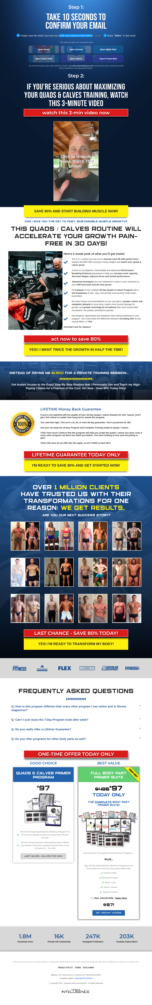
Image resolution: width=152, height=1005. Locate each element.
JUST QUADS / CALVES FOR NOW (43, 856)
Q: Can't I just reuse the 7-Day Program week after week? (49, 719)
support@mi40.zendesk (83, 978)
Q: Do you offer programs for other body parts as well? (48, 738)
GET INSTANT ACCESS (108, 913)
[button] (76, 708)
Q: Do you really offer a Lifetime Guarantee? (41, 729)
